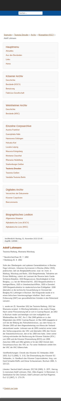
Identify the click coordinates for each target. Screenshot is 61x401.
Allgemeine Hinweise (14, 218)
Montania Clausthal (14, 156)
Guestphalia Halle (13, 134)
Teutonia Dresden (21, 35)
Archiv (33, 35)
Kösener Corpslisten (14, 198)
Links (8, 59)
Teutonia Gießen (12, 173)
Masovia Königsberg (14, 151)
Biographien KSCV (46, 35)
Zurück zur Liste (11, 388)
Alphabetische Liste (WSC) (17, 227)
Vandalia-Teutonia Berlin (16, 177)
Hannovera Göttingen (14, 138)
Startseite (8, 35)
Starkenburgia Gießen (15, 164)
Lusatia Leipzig (12, 147)
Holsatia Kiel (11, 143)
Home (8, 64)
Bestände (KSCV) (13, 84)
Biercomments (12, 202)
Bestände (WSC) (13, 113)
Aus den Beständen (14, 55)
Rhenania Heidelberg (14, 160)
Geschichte (10, 80)
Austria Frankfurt (13, 130)
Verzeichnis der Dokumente (17, 193)
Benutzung (10, 89)
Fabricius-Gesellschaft (15, 93)
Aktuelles (9, 51)
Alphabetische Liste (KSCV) (17, 223)
